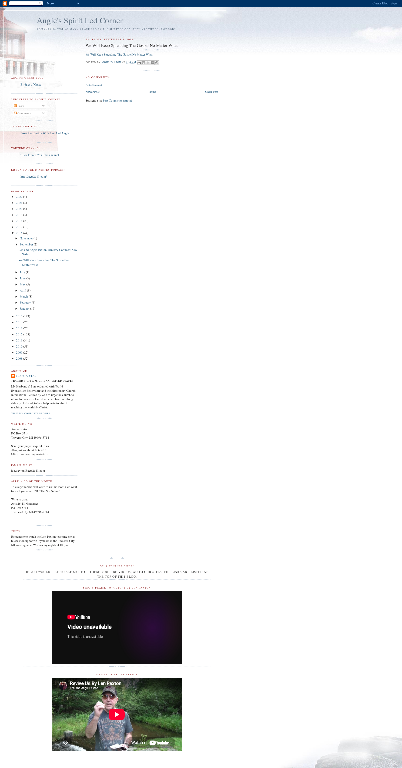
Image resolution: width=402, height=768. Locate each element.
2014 (19, 322)
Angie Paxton (26, 376)
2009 (19, 352)
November (27, 238)
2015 (19, 316)
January (25, 308)
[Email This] (139, 62)
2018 (19, 221)
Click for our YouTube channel (39, 155)
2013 (19, 328)
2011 (19, 340)
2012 (19, 334)
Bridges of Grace (30, 84)
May (23, 284)
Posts (20, 106)
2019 (19, 215)
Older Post (211, 91)
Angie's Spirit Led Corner (80, 20)
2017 (19, 227)
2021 (19, 203)
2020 (19, 209)
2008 (19, 358)
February (26, 302)
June (23, 278)
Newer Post (93, 91)
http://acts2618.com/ (33, 176)
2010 (19, 346)
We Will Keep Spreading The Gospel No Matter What (119, 54)
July (23, 272)
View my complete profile (30, 413)
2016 (19, 233)
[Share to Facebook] (152, 62)
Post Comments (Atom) (117, 100)
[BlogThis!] (143, 62)
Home (152, 91)
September (27, 244)
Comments (24, 113)
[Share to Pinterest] (156, 62)
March (24, 296)
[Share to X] (148, 62)
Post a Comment (94, 84)
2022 (19, 197)
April (23, 290)
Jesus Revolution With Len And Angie (44, 133)
